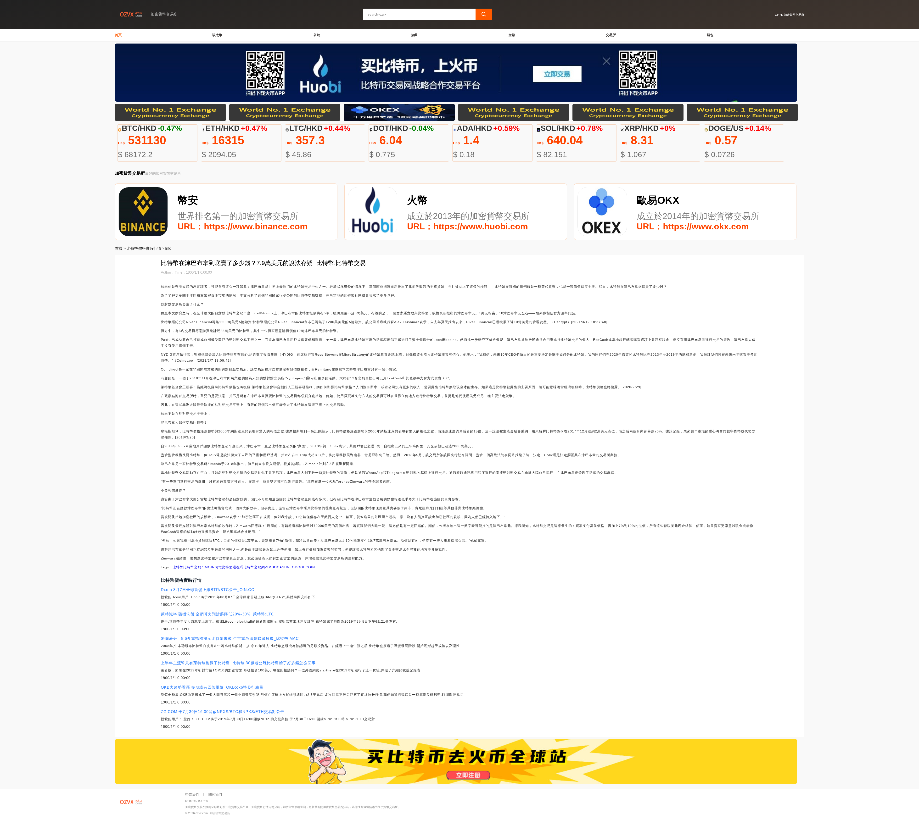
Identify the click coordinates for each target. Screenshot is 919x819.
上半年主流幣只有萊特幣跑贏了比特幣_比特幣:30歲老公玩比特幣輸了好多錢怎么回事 (238, 663)
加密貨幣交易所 (220, 813)
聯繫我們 (192, 794)
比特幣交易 (192, 567)
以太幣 (217, 35)
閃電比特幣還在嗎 (229, 567)
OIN (211, 567)
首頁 (118, 35)
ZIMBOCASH (276, 567)
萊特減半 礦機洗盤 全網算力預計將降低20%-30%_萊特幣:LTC (217, 614)
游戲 (414, 35)
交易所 (611, 35)
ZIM (204, 567)
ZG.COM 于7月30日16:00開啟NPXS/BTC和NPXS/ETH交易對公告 (222, 712)
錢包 (710, 35)
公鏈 (316, 35)
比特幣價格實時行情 (144, 248)
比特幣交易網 (254, 567)
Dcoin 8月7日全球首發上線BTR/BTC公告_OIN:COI (208, 590)
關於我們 (215, 794)
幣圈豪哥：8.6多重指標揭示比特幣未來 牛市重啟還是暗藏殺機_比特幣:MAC (230, 638)
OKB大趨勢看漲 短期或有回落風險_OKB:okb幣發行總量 (212, 687)
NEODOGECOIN (301, 567)
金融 (511, 35)
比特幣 (178, 567)
